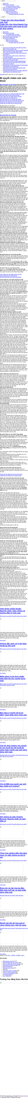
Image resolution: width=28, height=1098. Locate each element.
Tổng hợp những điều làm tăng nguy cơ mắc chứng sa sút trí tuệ (13, 855)
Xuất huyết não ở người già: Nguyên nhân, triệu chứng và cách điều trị (14, 68)
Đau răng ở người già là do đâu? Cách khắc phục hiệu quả (13, 714)
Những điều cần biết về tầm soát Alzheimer (14, 61)
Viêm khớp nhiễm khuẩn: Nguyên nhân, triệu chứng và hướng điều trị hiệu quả (12, 611)
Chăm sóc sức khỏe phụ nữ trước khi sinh (11, 102)
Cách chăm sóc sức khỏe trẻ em (8, 98)
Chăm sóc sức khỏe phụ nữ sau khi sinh (10, 103)
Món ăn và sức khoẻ (11, 11)
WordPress (10, 1096)
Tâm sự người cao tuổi (12, 12)
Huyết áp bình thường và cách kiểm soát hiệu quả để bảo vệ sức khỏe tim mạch (15, 71)
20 (18, 955)
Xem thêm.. (3, 640)
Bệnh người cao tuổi (8, 4)
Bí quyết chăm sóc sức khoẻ (16, 14)
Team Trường (24, 1096)
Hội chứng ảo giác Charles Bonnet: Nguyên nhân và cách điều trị (13, 819)
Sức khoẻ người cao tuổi (12, 6)
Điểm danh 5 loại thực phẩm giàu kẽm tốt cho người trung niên (12, 678)
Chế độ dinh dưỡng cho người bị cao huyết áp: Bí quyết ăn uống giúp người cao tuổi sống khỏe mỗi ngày (13, 749)
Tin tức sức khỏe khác (9, 10)
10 (17, 955)
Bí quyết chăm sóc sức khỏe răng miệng (10, 99)
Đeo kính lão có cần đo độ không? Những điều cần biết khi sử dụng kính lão (15, 66)
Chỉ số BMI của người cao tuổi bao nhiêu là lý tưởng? (13, 785)
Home (1, 74)
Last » (22, 955)
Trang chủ (5, 3)
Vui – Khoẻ (6, 976)
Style (4, 969)
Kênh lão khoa (19, 895)
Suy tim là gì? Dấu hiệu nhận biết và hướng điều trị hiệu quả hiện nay (14, 48)
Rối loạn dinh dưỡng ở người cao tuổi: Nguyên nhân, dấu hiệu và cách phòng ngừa (15, 51)
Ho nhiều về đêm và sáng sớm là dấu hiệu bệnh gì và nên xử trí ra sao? (14, 59)
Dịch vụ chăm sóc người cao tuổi (11, 7)
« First (8, 955)
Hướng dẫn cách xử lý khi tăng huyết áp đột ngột (13, 645)
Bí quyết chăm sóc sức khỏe (8, 84)
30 (19, 955)
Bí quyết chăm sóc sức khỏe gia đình (9, 95)
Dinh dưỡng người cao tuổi (10, 8)
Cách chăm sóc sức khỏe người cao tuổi (11, 96)
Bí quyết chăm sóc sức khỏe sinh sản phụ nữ (12, 100)
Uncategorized (7, 974)
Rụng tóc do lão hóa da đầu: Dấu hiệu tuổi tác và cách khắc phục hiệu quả (13, 890)
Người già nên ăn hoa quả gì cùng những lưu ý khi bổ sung (13, 924)
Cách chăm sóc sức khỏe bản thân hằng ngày (12, 93)
